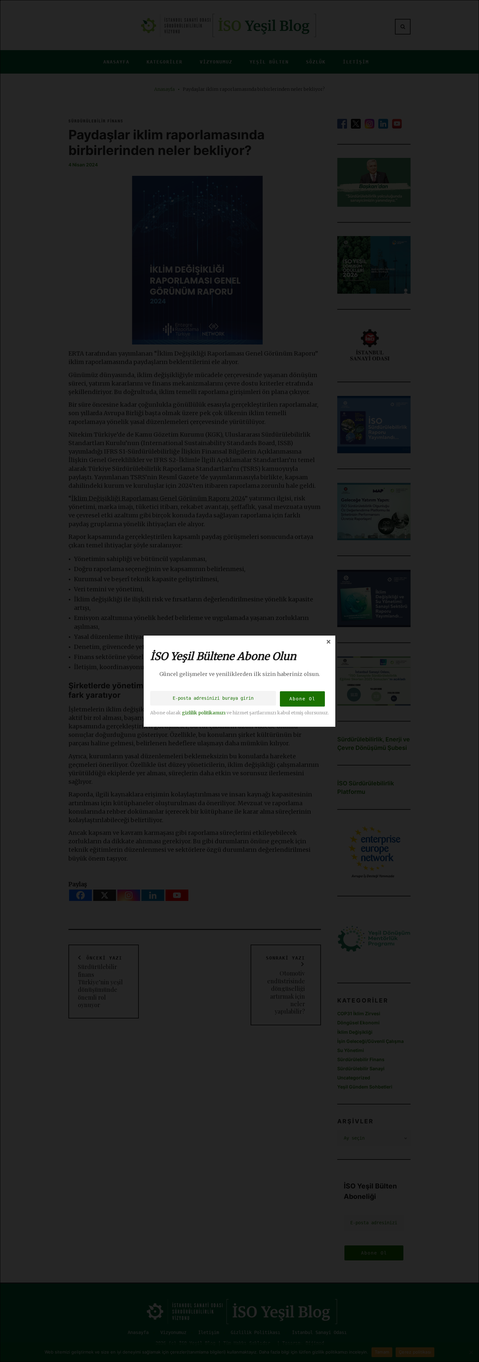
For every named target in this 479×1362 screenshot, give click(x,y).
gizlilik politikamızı (203, 712)
